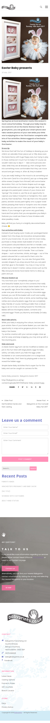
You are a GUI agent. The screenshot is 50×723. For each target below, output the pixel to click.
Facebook (8, 660)
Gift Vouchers (7, 687)
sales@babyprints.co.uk (14, 657)
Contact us (10, 568)
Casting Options (8, 680)
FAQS (4, 703)
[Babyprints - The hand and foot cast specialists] (8, 7)
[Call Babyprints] (3, 656)
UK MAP (8, 587)
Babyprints (18, 713)
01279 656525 (38, 557)
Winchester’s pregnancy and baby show (19, 486)
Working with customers (13, 496)
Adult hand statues (10, 501)
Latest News (6, 676)
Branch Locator (8, 690)
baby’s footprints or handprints (25, 196)
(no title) (6, 491)
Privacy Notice (7, 707)
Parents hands (8, 482)
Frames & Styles (8, 683)
